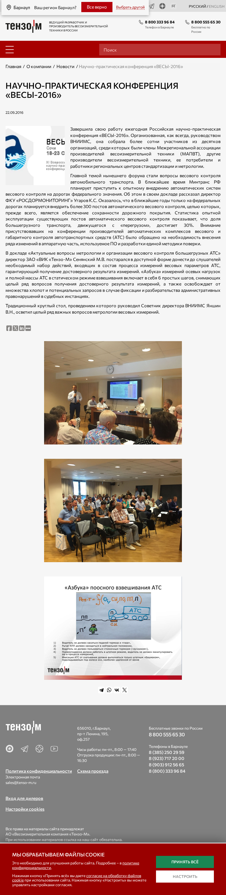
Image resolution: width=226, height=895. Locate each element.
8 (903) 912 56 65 (166, 764)
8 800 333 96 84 (160, 22)
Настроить (185, 876)
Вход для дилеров (24, 798)
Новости (65, 66)
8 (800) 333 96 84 (167, 770)
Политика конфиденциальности (39, 770)
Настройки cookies (25, 809)
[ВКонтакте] (117, 690)
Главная (13, 66)
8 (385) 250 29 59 (166, 752)
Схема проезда (92, 770)
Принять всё (184, 861)
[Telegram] (101, 690)
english (217, 6)
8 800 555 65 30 (205, 22)
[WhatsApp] (109, 690)
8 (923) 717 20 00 (166, 758)
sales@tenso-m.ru (21, 782)
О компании (38, 66)
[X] (124, 690)
